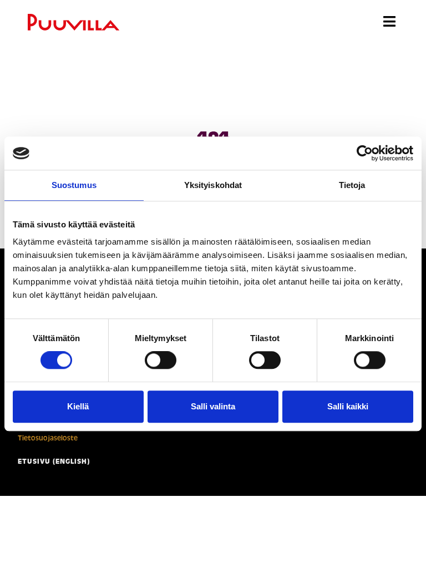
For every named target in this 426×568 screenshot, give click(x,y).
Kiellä (78, 406)
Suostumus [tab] (74, 185)
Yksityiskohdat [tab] (213, 185)
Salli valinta (213, 406)
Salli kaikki (347, 406)
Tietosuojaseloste (48, 438)
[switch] (160, 360)
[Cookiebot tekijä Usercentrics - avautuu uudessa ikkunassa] (364, 153)
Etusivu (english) (54, 461)
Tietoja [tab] (352, 185)
